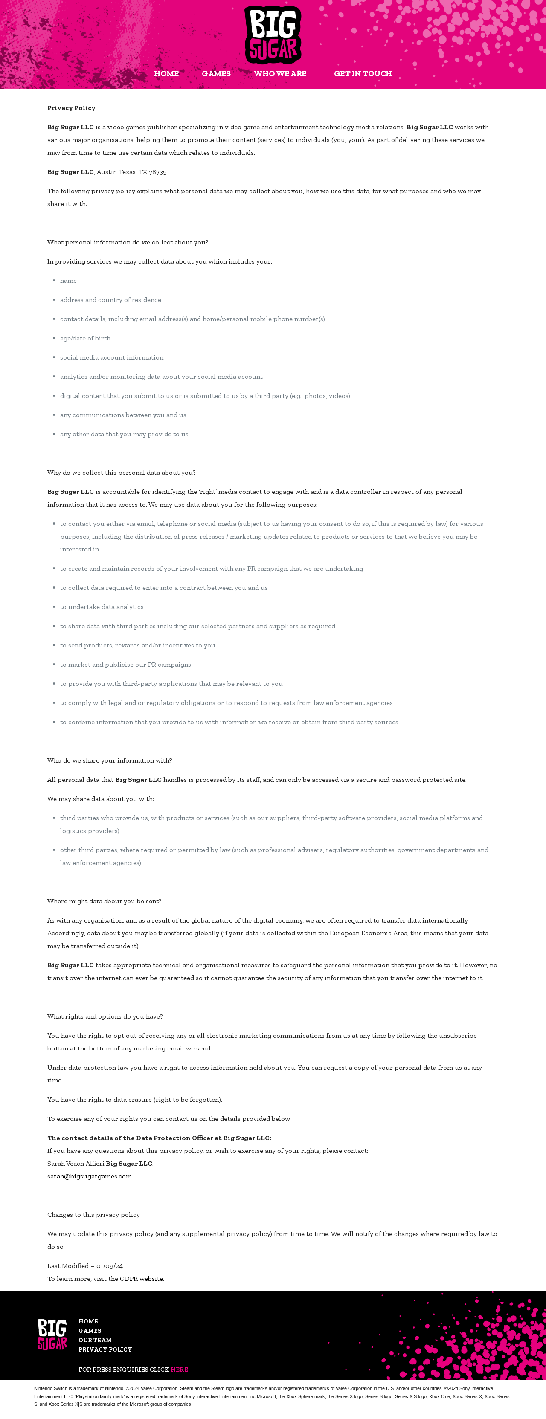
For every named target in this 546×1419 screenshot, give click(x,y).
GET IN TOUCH (363, 73)
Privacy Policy (105, 1349)
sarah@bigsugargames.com (89, 1176)
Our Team (95, 1340)
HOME (166, 73)
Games (89, 1331)
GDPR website (141, 1278)
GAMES (216, 73)
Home (88, 1321)
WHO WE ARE (280, 73)
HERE (179, 1369)
